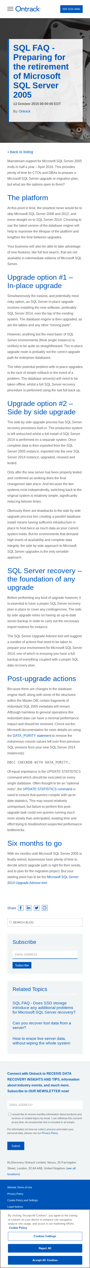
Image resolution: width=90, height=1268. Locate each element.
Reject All (45, 1248)
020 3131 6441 (71, 9)
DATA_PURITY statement (32, 735)
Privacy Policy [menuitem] (15, 1193)
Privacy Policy (50, 1133)
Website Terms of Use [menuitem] (19, 1187)
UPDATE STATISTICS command (47, 789)
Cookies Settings (45, 1236)
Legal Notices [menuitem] (15, 1206)
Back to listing (21, 152)
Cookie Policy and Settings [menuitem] (22, 1200)
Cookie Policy (18, 1227)
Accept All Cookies (44, 1260)
